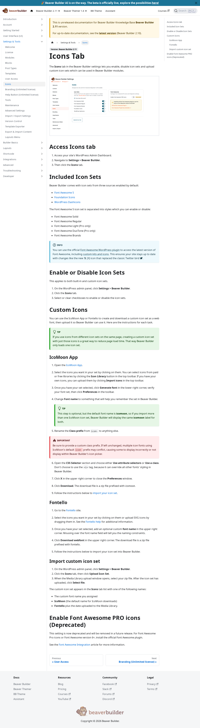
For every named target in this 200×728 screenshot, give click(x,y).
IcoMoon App (74, 365)
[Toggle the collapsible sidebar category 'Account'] (41, 24)
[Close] (196, 3)
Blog (60, 684)
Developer (8, 176)
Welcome (10, 47)
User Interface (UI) (13, 35)
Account (7, 24)
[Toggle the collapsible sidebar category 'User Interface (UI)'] (41, 36)
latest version (107, 33)
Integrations (9, 159)
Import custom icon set (180, 49)
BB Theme (96, 10)
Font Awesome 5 (64, 192)
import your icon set (105, 493)
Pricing (62, 689)
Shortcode (8, 153)
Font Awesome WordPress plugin (100, 250)
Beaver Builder (22, 684)
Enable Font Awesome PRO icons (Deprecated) (179, 55)
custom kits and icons (96, 254)
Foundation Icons (64, 197)
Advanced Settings (15, 110)
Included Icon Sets (175, 26)
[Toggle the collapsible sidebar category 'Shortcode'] (41, 153)
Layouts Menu (12, 137)
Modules (9, 57)
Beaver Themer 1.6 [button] (74, 10)
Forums (107, 694)
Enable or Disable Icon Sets (179, 31)
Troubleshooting (12, 170)
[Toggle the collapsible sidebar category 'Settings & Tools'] (41, 41)
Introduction (10, 19)
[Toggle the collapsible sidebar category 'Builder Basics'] (41, 142)
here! (155, 3)
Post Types (11, 68)
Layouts (7, 148)
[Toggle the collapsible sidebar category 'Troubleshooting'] (41, 170)
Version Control (13, 121)
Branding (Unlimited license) (20, 89)
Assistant (110, 10)
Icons (8, 84)
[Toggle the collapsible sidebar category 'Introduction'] (41, 19)
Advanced (8, 164)
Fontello (71, 510)
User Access (11, 78)
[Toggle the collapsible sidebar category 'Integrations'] (41, 159)
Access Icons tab (174, 22)
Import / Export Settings (18, 115)
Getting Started (11, 30)
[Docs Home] (32, 11)
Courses (162, 10)
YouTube (63, 699)
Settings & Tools (11, 41)
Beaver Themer (22, 689)
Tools (8, 99)
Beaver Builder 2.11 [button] (47, 10)
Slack (105, 689)
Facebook (108, 684)
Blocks (8, 62)
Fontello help (93, 521)
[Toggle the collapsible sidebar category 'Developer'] (41, 176)
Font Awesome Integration (74, 644)
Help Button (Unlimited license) (21, 94)
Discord (107, 699)
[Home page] (52, 42)
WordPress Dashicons (67, 202)
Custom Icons (173, 35)
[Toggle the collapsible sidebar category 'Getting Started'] (41, 30)
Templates (10, 73)
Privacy (151, 684)
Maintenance (12, 105)
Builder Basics (10, 142)
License (9, 52)
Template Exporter (15, 126)
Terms (150, 689)
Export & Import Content (18, 131)
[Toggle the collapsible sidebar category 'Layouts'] (41, 148)
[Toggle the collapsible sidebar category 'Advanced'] (41, 165)
